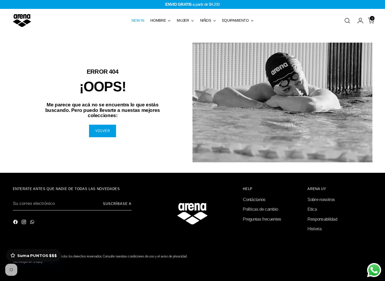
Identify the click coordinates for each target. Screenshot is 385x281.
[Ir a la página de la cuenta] (358, 20)
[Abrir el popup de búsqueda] (347, 20)
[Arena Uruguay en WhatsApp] (33, 223)
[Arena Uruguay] (22, 20)
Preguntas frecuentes (262, 219)
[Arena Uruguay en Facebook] (16, 223)
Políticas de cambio (260, 209)
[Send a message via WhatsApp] (374, 270)
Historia (314, 228)
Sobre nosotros (321, 199)
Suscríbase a (117, 204)
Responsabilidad (322, 219)
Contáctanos (254, 199)
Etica (312, 209)
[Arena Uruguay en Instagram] (24, 223)
